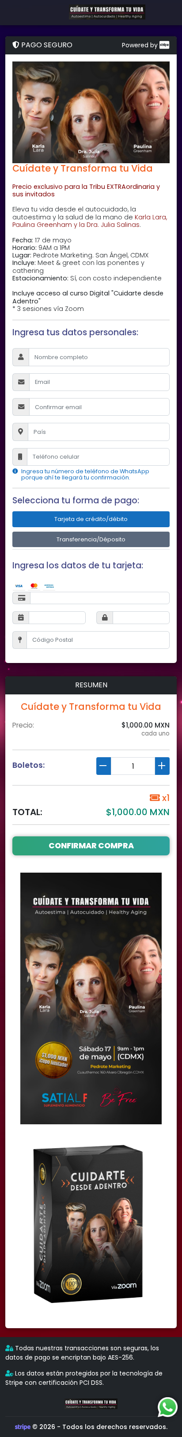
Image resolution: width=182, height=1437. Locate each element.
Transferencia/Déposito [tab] (91, 539)
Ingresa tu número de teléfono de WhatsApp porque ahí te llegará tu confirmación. (85, 474)
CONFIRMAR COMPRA (91, 845)
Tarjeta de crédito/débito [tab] (91, 519)
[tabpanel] (91, 608)
